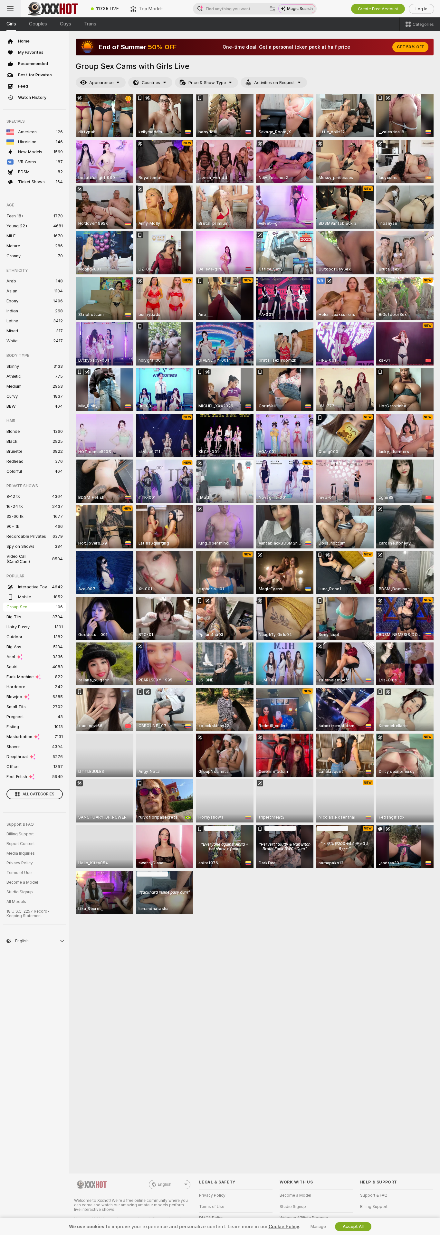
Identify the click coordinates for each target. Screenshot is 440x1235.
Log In (421, 8)
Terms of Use (19, 872)
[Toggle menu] (10, 8)
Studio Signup (19, 892)
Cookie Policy (284, 1226)
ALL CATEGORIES (38, 794)
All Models (16, 901)
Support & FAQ (20, 824)
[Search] (272, 8)
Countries (151, 82)
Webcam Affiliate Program (304, 1218)
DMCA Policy (211, 1218)
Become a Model (22, 882)
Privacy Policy (19, 863)
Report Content (20, 843)
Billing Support (20, 834)
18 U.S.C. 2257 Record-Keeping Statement (27, 913)
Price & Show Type (207, 82)
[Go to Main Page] (53, 8)
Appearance (101, 82)
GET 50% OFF (410, 47)
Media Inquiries (20, 853)
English (164, 1184)
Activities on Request (274, 82)
